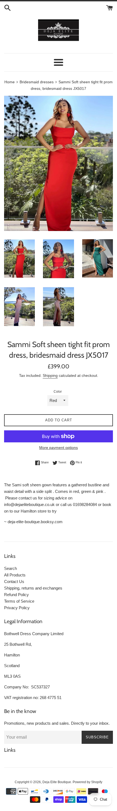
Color (58, 391)
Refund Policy (16, 594)
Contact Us (14, 581)
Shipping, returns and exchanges (33, 588)
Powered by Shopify (87, 782)
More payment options (58, 447)
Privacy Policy (17, 607)
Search (10, 568)
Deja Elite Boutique (56, 782)
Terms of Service (19, 601)
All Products (15, 575)
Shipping (50, 375)
